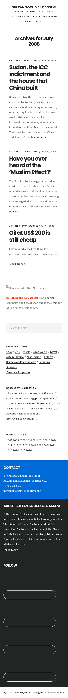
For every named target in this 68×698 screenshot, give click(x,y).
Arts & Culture (15, 356)
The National (30, 60)
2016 (15, 445)
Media (26, 351)
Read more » (38, 137)
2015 (9, 445)
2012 (41, 440)
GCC (9, 351)
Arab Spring (34, 356)
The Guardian (17, 408)
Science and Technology (21, 361)
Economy (44, 361)
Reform (48, 356)
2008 (16, 440)
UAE (17, 351)
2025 (22, 450)
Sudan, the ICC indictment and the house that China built (29, 77)
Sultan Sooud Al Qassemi (34, 7)
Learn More (10, 550)
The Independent (29, 413)
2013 (47, 440)
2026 (29, 450)
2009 (22, 440)
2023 (9, 450)
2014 (53, 440)
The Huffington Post (39, 403)
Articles (14, 60)
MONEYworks (30, 226)
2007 (9, 440)
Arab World (40, 351)
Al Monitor (31, 393)
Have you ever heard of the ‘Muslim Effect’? (30, 165)
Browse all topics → (18, 372)
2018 (27, 445)
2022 (53, 445)
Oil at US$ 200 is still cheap (29, 236)
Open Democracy (17, 398)
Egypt (53, 351)
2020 (40, 445)
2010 (29, 440)
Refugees (11, 366)
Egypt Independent (42, 398)
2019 (33, 445)
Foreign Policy (15, 403)
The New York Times (40, 408)
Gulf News (47, 393)
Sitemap (59, 692)
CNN (57, 403)
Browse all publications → (21, 418)
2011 (35, 440)
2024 (16, 450)
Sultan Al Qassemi (21, 692)
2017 (21, 445)
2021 (46, 445)
